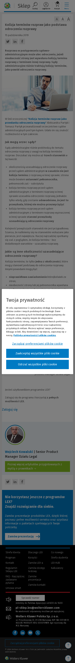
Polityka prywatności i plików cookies (34, 335)
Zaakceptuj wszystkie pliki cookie (37, 353)
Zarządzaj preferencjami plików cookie (37, 343)
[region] (37, 331)
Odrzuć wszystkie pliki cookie (37, 364)
